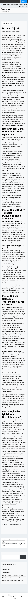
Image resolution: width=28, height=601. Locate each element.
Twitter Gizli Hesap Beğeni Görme (12, 580)
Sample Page (6, 570)
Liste (3, 567)
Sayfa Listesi (5, 572)
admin (18, 31)
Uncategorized (7, 23)
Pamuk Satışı (7, 9)
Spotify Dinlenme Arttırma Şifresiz (12, 575)
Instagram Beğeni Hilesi (9, 564)
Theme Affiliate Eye (9, 597)
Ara (3, 554)
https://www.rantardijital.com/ (11, 524)
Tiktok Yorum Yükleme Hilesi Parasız (13, 578)
